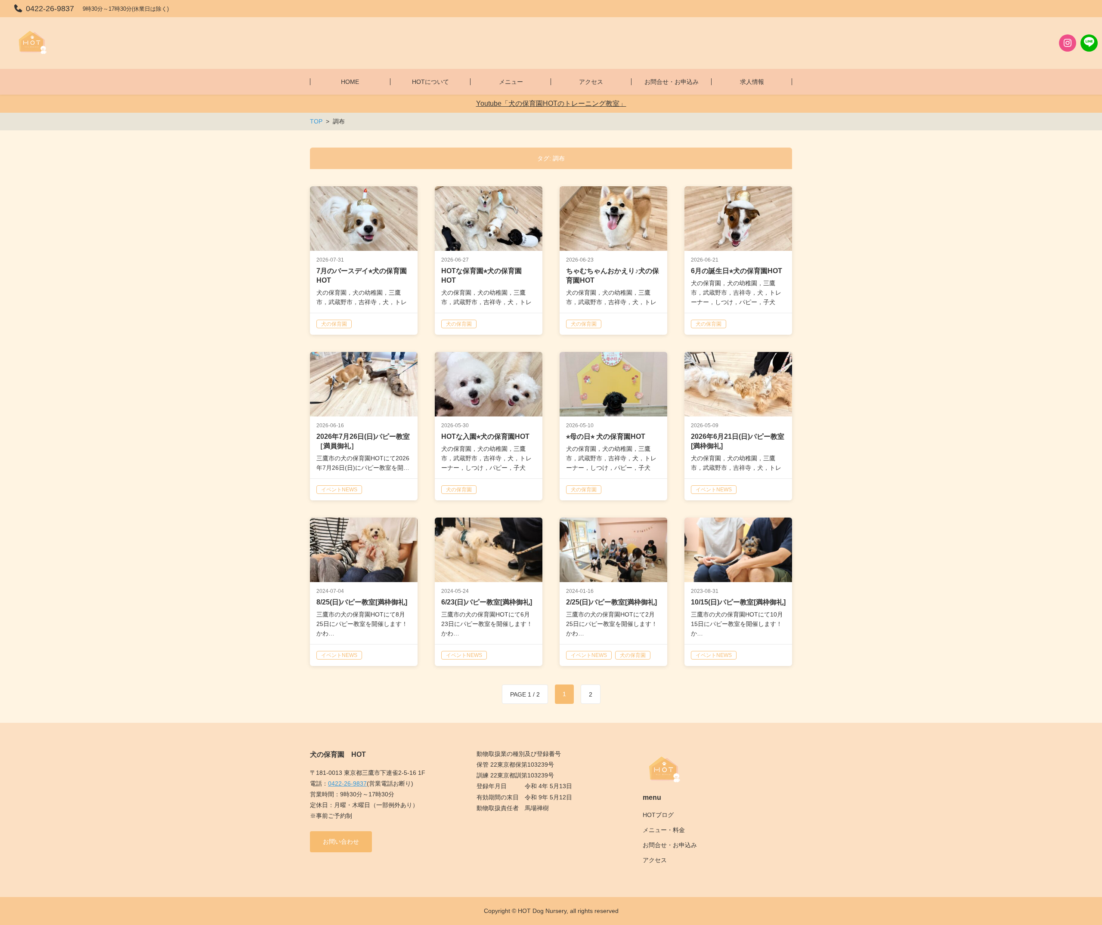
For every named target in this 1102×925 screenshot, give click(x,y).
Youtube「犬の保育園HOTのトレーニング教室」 (551, 103)
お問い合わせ (341, 841)
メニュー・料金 (664, 829)
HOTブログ (658, 814)
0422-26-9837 (347, 783)
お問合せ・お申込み (670, 845)
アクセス (655, 860)
